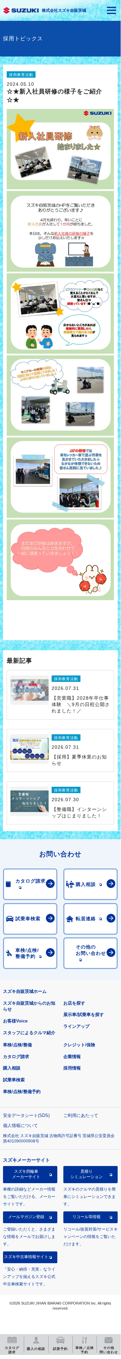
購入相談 (11, 1068)
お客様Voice (15, 1020)
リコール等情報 (86, 1216)
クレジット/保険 (79, 1044)
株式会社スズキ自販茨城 (64, 10)
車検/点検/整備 (17, 1044)
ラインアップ (76, 1026)
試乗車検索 (14, 1079)
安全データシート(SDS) (26, 1115)
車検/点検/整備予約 (22, 1091)
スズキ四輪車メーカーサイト (26, 1174)
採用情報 (72, 1068)
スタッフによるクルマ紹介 (29, 1032)
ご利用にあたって (80, 1115)
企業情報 (72, 1056)
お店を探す (74, 1003)
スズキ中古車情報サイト (26, 1256)
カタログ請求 (16, 1056)
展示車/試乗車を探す (83, 1014)
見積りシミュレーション (86, 1174)
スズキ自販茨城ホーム (25, 991)
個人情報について (20, 1125)
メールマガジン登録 (26, 1216)
